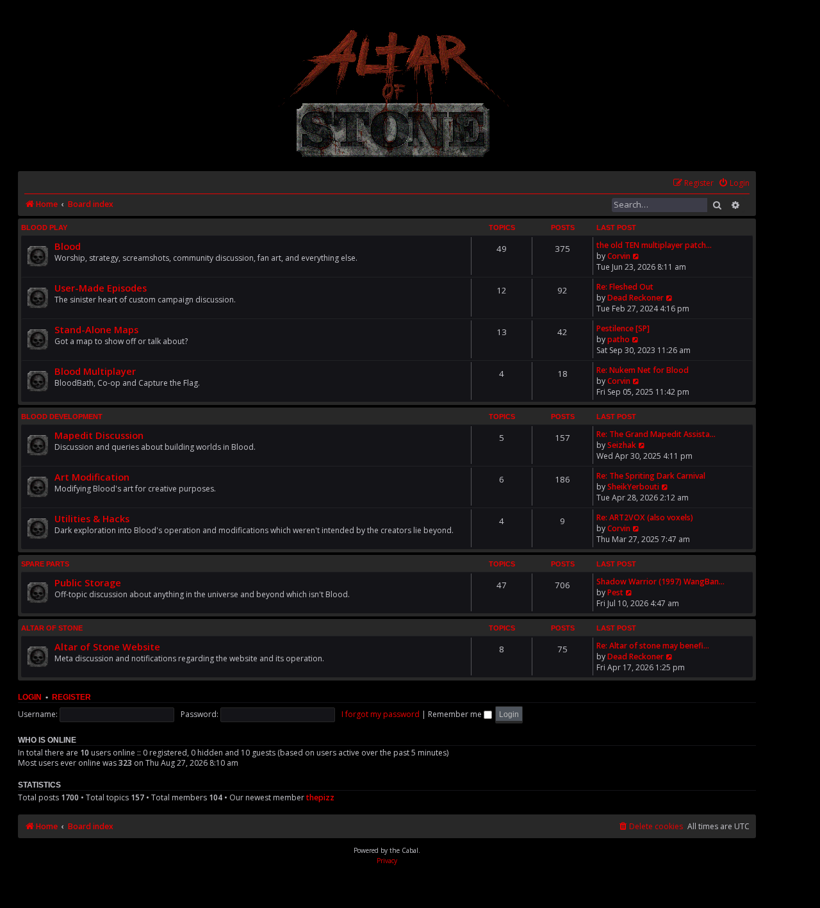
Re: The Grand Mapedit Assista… (656, 434)
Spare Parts (45, 564)
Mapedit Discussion (99, 435)
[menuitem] (734, 183)
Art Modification (91, 476)
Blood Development (61, 416)
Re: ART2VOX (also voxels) (644, 517)
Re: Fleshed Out (624, 286)
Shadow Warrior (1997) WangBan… (660, 581)
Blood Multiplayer (95, 371)
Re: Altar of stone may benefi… (652, 645)
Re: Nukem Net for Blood (642, 370)
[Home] (394, 93)
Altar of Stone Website (107, 646)
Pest (615, 592)
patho (618, 339)
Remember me (456, 714)
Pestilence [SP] (623, 328)
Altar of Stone (52, 628)
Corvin (618, 256)
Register (71, 697)
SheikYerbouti (633, 486)
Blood (67, 246)
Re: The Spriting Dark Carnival (650, 475)
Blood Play (44, 227)
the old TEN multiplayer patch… (654, 245)
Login (30, 697)
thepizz (320, 797)
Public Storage (87, 582)
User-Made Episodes (100, 287)
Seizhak (621, 445)
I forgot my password (380, 714)
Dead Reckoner (635, 297)
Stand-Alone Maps (96, 329)
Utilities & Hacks (91, 518)
